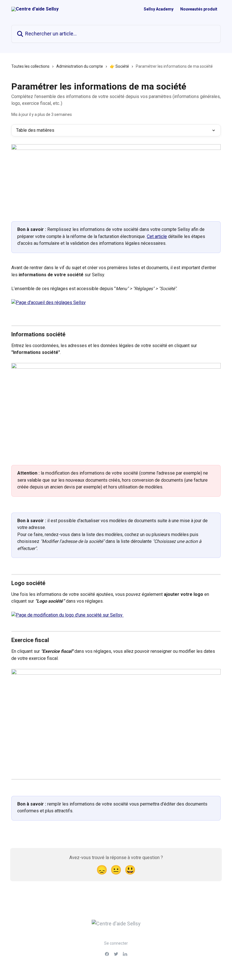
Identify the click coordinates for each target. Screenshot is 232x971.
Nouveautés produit (198, 9)
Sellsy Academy (158, 9)
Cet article (157, 236)
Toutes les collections (30, 66)
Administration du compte (79, 66)
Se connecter (116, 943)
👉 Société (119, 66)
